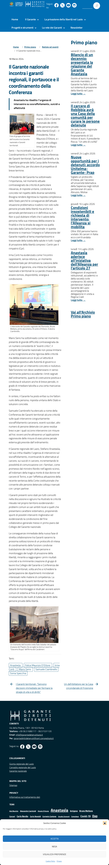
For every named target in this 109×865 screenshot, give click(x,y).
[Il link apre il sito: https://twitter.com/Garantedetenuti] (62, 5)
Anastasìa (59, 810)
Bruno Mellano (86, 811)
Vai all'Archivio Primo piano (83, 314)
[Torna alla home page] (35, 4)
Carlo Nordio (22, 816)
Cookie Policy (50, 861)
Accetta (55, 838)
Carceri (12, 816)
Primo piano (30, 47)
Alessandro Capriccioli (28, 811)
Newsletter (77, 28)
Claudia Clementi (64, 816)
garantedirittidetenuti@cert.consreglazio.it (34, 738)
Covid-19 (85, 816)
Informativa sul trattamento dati (24, 797)
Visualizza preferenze (54, 854)
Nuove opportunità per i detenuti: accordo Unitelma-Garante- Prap (85, 164)
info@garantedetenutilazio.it (29, 734)
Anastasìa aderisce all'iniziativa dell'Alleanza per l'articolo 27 (84, 260)
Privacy (59, 861)
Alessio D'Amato (43, 811)
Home (14, 19)
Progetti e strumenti (22, 28)
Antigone (74, 811)
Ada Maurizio (13, 811)
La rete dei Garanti (52, 28)
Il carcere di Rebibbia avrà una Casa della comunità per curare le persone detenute (85, 115)
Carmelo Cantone (49, 816)
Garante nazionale (18, 771)
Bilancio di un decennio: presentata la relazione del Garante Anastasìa (82, 64)
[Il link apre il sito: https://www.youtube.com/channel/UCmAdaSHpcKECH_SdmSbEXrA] (68, 5)
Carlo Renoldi (35, 816)
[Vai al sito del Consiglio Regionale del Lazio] (16, 4)
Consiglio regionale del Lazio (22, 767)
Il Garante (30, 19)
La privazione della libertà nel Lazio (63, 19)
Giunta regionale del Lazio (21, 764)
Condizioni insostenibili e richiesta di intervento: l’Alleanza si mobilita (82, 217)
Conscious (75, 816)
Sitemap (13, 785)
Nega (54, 846)
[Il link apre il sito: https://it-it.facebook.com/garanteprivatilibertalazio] (56, 5)
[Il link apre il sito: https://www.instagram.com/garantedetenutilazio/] (74, 5)
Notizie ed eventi (50, 47)
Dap (95, 816)
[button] (104, 823)
